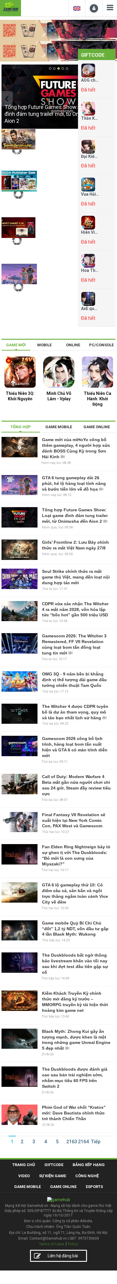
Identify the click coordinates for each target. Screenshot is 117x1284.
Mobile (44, 345)
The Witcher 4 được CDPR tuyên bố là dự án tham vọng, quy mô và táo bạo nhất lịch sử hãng (75, 712)
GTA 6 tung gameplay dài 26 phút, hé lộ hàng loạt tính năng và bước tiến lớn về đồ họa (74, 483)
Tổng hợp (20, 427)
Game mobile (58, 427)
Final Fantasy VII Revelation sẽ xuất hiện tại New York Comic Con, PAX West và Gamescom (73, 820)
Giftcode (92, 55)
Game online (96, 427)
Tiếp (95, 1141)
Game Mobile (27, 1186)
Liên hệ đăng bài (63, 1255)
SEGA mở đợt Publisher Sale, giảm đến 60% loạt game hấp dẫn (16, 205)
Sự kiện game (52, 1176)
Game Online (63, 1186)
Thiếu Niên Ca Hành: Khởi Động (97, 399)
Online (73, 345)
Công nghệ (87, 1176)
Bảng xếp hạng (89, 1164)
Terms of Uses (51, 1244)
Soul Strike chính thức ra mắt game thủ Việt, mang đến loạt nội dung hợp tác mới (76, 577)
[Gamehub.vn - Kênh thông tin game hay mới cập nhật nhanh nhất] (10, 7)
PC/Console (101, 345)
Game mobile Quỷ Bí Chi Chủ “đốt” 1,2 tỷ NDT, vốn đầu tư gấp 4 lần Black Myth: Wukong (75, 929)
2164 (83, 1141)
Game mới (16, 345)
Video (24, 1176)
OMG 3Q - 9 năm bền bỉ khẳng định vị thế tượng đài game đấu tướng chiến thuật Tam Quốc (74, 680)
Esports (94, 1186)
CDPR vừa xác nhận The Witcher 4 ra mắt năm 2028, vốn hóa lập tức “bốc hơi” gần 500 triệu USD (75, 609)
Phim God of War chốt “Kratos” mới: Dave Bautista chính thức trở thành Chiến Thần (74, 1113)
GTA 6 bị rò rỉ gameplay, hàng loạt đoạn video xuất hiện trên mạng (16, 297)
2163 (71, 1141)
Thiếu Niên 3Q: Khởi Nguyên (20, 396)
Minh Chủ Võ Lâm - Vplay (58, 396)
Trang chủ (23, 1164)
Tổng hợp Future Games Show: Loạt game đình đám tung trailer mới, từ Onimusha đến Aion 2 (75, 515)
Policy (73, 1244)
